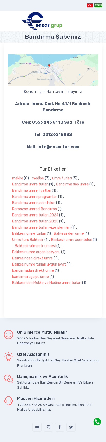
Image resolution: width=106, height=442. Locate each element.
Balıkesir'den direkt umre (32, 258)
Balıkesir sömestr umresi (35, 246)
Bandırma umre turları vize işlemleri (41, 227)
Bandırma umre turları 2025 (35, 221)
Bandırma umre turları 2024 (35, 215)
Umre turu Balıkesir (27, 240)
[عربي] (98, 5)
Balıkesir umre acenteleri (71, 240)
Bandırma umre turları (30, 184)
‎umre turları (62, 178)
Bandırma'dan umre (72, 184)
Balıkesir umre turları (29, 233)
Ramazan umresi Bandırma (34, 209)
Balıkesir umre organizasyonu (36, 252)
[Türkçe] (90, 5)
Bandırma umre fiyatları (31, 190)
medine (38, 178)
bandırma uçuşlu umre (30, 276)
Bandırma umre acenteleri (33, 203)
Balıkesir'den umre (69, 233)
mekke (17, 178)
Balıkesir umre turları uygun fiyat (39, 264)
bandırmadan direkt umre (33, 270)
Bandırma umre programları (34, 196)
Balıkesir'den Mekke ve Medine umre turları (46, 283)
